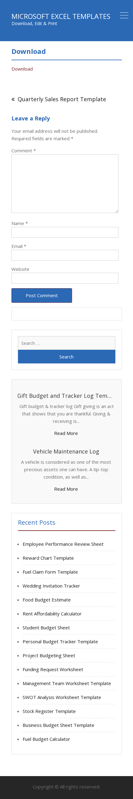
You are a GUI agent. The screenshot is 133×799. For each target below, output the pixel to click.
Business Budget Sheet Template (58, 725)
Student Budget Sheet (46, 627)
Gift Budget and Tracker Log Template (66, 395)
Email (18, 246)
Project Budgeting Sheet (49, 655)
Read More (66, 433)
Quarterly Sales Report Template (62, 99)
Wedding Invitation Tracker (51, 586)
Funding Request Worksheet (53, 669)
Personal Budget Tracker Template (60, 641)
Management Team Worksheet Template (67, 683)
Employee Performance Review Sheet (63, 544)
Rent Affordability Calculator (52, 613)
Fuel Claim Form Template (50, 572)
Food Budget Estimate (47, 600)
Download (22, 69)
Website (20, 269)
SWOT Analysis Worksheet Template (62, 697)
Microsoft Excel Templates (60, 16)
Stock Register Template (49, 711)
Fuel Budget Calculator (46, 739)
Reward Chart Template (48, 558)
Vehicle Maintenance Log (66, 451)
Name (19, 223)
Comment (23, 150)
